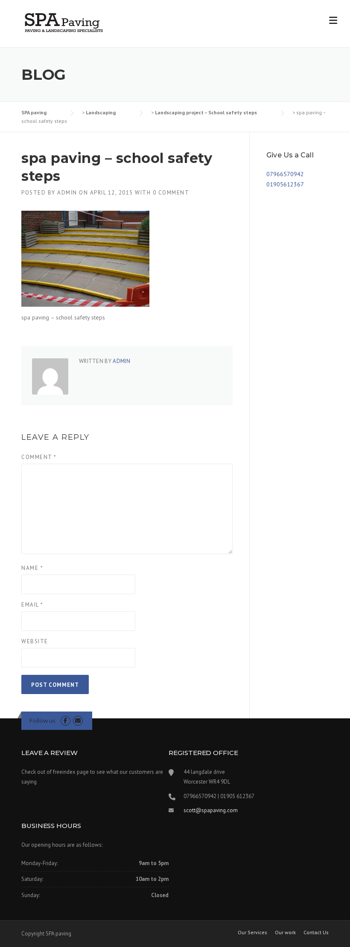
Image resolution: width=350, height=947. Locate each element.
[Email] (78, 720)
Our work (285, 932)
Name (32, 568)
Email (32, 604)
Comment (39, 457)
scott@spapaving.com (211, 810)
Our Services (252, 932)
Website (34, 641)
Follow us (42, 720)
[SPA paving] (64, 22)
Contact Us (316, 932)
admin (67, 192)
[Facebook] (65, 720)
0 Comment (171, 192)
